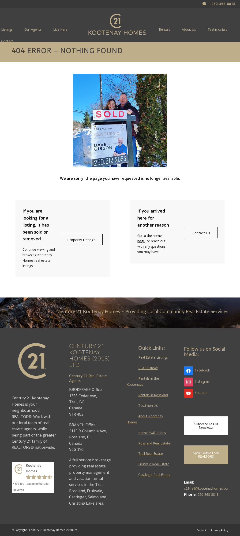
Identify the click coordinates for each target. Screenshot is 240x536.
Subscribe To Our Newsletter (206, 425)
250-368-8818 (208, 494)
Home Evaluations (152, 432)
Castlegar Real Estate (154, 474)
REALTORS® (148, 368)
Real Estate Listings (153, 357)
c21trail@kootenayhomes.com (207, 488)
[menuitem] (33, 29)
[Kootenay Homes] (117, 25)
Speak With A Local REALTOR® (206, 454)
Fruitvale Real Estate (153, 464)
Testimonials (148, 405)
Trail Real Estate (150, 453)
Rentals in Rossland (153, 395)
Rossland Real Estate (154, 443)
